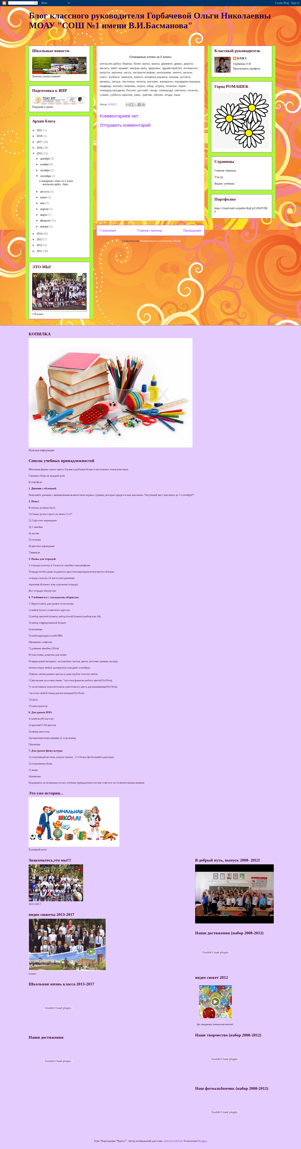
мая (42, 203)
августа (45, 191)
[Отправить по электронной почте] (128, 105)
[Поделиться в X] (136, 105)
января (44, 226)
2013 (40, 239)
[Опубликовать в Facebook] (139, 105)
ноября (44, 164)
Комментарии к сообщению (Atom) (160, 240)
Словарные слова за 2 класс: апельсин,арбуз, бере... (56, 182)
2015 (40, 153)
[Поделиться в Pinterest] (143, 105)
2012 (40, 245)
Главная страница (149, 230)
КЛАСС (242, 58)
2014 (40, 233)
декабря (45, 158)
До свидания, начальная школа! (215, 1024)
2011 (40, 251)
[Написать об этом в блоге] (132, 105)
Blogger (202, 1140)
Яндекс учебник (224, 183)
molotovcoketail (173, 1140)
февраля (45, 220)
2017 (40, 142)
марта (44, 214)
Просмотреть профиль (246, 68)
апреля (44, 209)
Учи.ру (218, 177)
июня (44, 197)
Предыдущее (192, 230)
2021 (40, 130)
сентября (46, 176)
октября (45, 170)
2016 (40, 147)
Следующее (108, 230)
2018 (40, 136)
